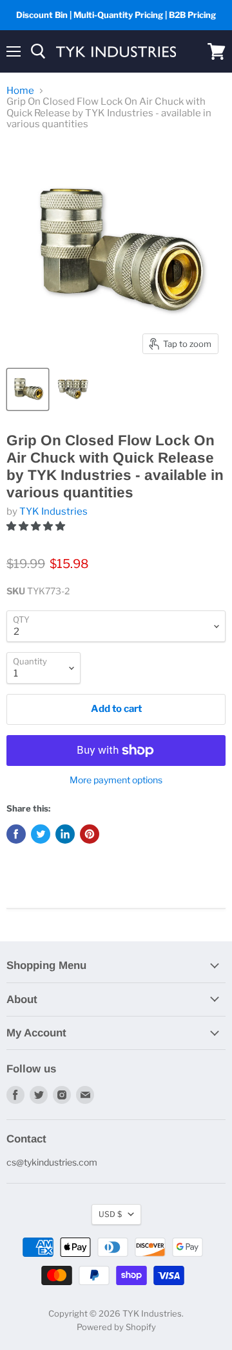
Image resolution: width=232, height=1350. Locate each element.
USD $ (110, 1214)
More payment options (116, 780)
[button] (36, 526)
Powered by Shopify (116, 1327)
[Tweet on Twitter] (40, 834)
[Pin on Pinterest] (89, 834)
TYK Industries (53, 511)
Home (20, 90)
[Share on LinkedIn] (65, 834)
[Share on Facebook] (16, 834)
